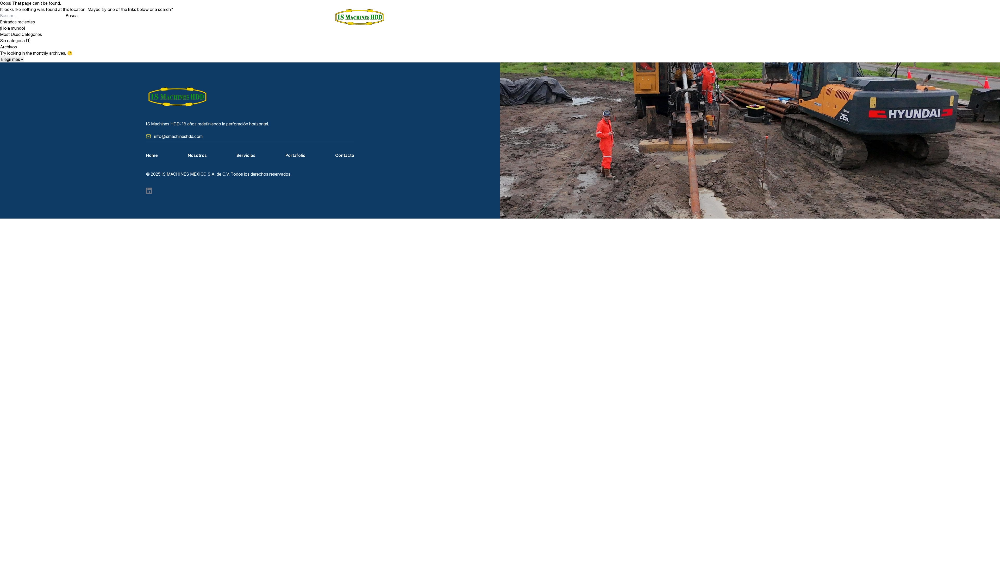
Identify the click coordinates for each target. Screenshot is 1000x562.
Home (152, 155)
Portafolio (295, 155)
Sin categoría (12, 40)
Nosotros (197, 155)
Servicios (245, 155)
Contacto (344, 155)
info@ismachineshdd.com (178, 136)
